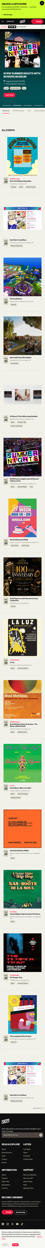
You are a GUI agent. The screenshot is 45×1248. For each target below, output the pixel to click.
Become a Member (29, 1175)
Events (4, 1162)
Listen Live (10, 21)
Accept (15, 1245)
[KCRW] (5, 1123)
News (4, 1149)
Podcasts (26, 1156)
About (4, 1175)
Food (3, 1156)
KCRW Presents (18, 111)
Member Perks (28, 1188)
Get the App (8, 15)
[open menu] (3, 21)
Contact (5, 1188)
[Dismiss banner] (42, 3)
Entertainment (7, 1152)
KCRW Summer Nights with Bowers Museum (21, 75)
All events (6, 111)
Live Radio (26, 1149)
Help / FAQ (5, 1181)
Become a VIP (28, 1178)
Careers (4, 1178)
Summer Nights (15, 88)
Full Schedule (28, 1159)
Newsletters (6, 1185)
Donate (38, 22)
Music (6, 88)
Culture (4, 1159)
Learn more (9, 95)
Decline (5, 1245)
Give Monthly (20, 1212)
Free (24, 88)
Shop (25, 1185)
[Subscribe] (40, 1135)
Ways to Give (27, 1181)
